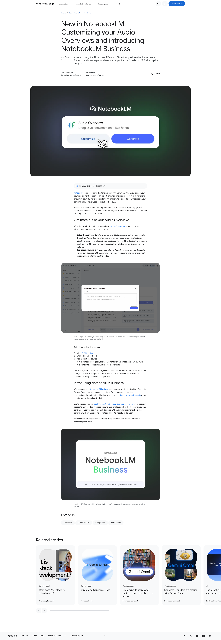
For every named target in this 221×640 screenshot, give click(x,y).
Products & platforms (82, 4)
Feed (118, 4)
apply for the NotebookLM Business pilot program (115, 404)
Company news (103, 4)
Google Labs (100, 523)
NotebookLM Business (99, 389)
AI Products (68, 523)
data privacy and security (130, 395)
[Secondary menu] (165, 3)
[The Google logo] (12, 635)
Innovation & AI (62, 4)
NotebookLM (79, 193)
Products (87, 13)
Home (63, 13)
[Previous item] (38, 610)
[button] (177, 3)
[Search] (158, 3)
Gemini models (83, 523)
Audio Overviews (118, 226)
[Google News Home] (45, 3)
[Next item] (44, 610)
